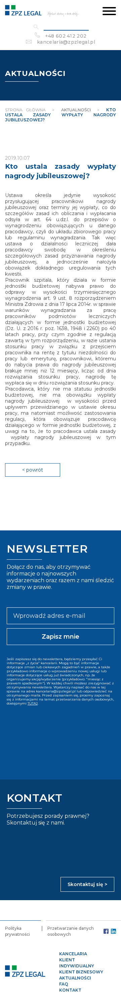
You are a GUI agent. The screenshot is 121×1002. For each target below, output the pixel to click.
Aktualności (75, 977)
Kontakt (70, 990)
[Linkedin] (113, 931)
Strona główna (25, 109)
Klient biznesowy (81, 971)
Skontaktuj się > (87, 884)
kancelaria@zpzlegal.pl (66, 42)
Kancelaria (73, 953)
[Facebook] (106, 931)
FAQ (63, 984)
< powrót (32, 470)
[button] (109, 11)
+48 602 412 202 (66, 36)
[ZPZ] (42, 11)
